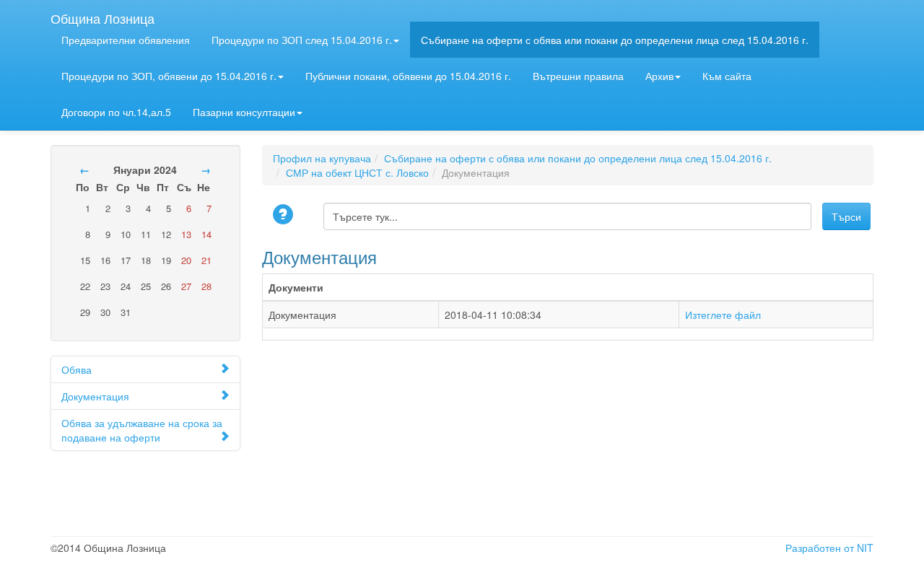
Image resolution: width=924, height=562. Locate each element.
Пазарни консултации (244, 112)
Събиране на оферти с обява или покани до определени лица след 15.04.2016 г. (614, 39)
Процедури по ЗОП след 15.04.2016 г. (302, 39)
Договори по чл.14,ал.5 (116, 112)
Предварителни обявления (125, 39)
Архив (659, 76)
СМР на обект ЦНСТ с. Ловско (357, 172)
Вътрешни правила (578, 76)
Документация (95, 396)
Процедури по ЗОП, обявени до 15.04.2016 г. (168, 76)
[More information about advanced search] (285, 215)
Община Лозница (102, 15)
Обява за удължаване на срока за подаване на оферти (141, 430)
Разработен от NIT (829, 547)
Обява (76, 369)
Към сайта (726, 76)
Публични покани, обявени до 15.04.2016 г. (408, 76)
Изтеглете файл (723, 314)
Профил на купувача (322, 158)
